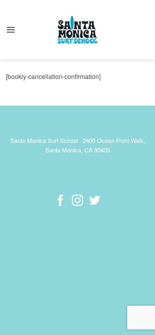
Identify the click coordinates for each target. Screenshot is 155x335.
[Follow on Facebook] (60, 201)
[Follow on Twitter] (94, 201)
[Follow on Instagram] (77, 201)
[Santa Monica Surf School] (77, 30)
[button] (10, 29)
